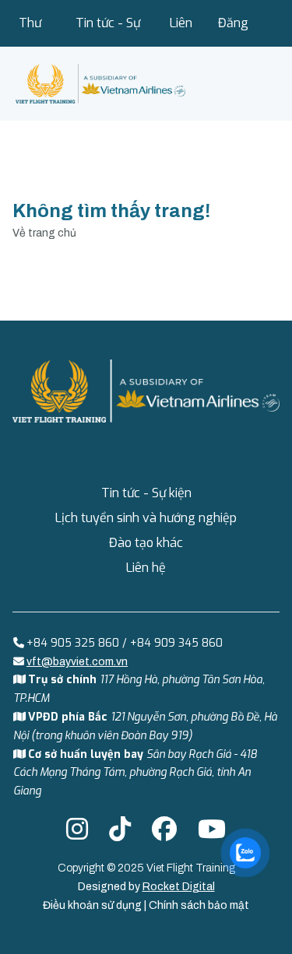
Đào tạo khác (146, 543)
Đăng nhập (233, 31)
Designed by (146, 887)
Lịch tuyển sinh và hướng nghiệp (146, 518)
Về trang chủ (44, 233)
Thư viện (30, 31)
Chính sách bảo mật (199, 905)
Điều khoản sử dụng (93, 905)
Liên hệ (181, 31)
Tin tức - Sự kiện (108, 31)
